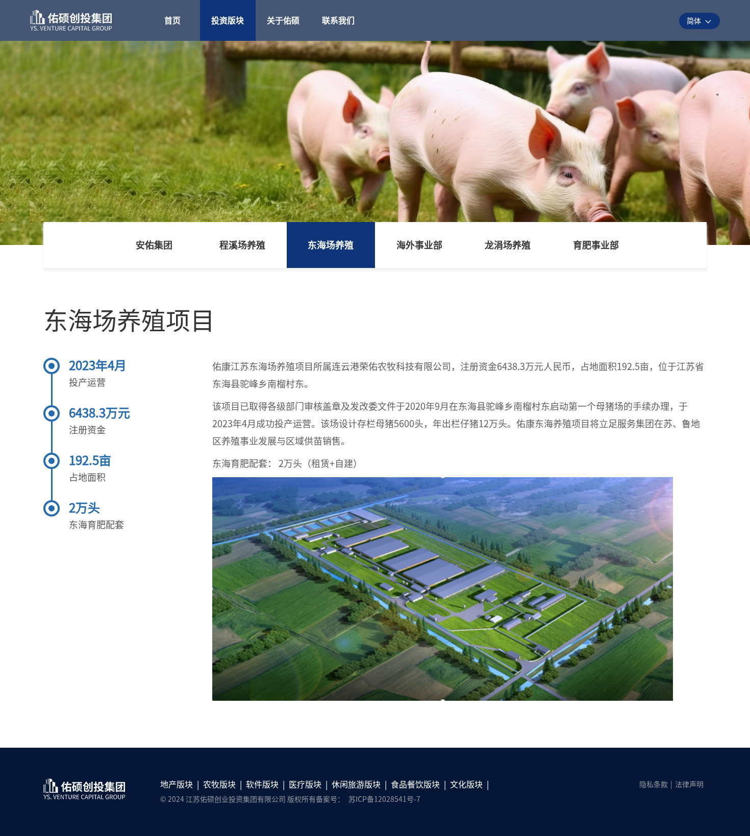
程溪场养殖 (242, 245)
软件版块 (262, 784)
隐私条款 (653, 784)
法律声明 (689, 784)
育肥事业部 (596, 245)
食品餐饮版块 (415, 784)
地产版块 (176, 784)
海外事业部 (419, 245)
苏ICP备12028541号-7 (384, 799)
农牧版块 (219, 784)
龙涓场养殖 (508, 245)
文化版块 (466, 784)
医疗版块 (305, 784)
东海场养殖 (331, 245)
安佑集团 (154, 245)
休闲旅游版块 (356, 784)
